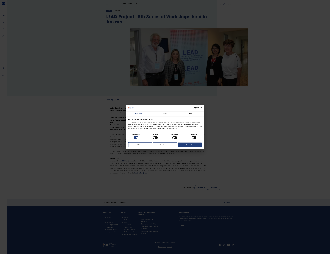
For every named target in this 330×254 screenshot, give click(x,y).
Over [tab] (190, 113)
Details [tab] (165, 113)
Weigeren (140, 144)
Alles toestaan (189, 144)
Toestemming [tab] (139, 113)
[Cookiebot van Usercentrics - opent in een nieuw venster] (194, 108)
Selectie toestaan (165, 144)
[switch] (155, 137)
